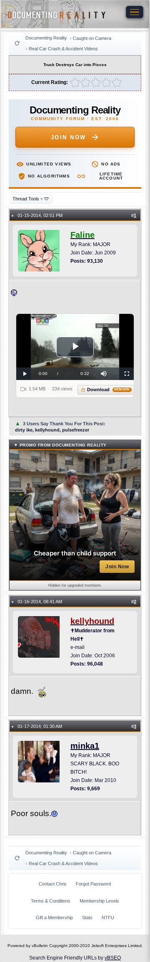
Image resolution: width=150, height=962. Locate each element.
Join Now (68, 137)
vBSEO (113, 958)
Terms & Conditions (50, 900)
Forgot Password (93, 883)
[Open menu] (134, 12)
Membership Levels (99, 900)
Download (108, 389)
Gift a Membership (54, 917)
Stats (87, 917)
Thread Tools (27, 198)
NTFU (108, 917)
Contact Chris (53, 883)
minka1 (84, 745)
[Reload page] (17, 43)
